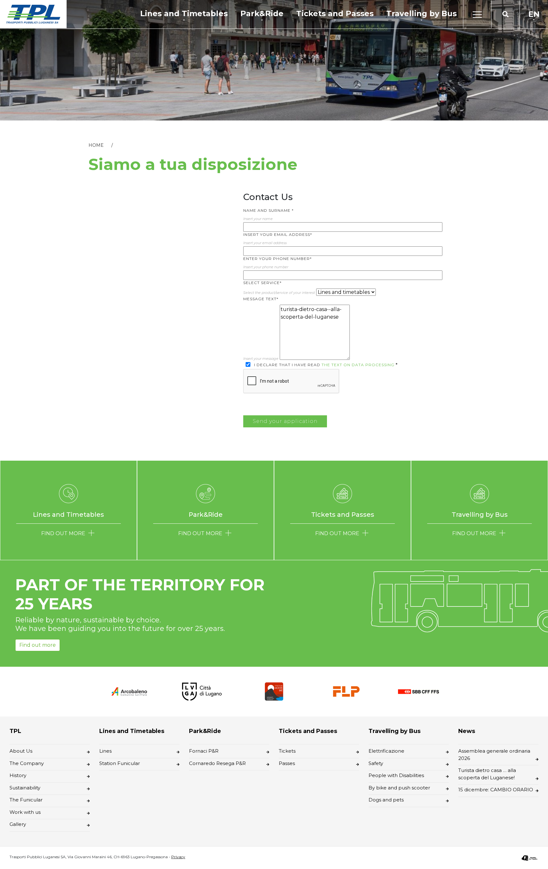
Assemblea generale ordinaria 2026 (494, 754)
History (18, 775)
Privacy (178, 856)
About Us (21, 751)
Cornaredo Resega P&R (217, 763)
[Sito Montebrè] (274, 691)
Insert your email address (277, 234)
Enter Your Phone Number (277, 258)
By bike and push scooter (399, 788)
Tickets (287, 751)
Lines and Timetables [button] (184, 13)
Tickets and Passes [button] (335, 13)
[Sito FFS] (418, 691)
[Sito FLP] (346, 691)
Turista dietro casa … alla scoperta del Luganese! (487, 774)
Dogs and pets (386, 800)
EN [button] (534, 14)
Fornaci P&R (204, 751)
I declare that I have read (325, 364)
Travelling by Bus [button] (421, 13)
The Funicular (26, 800)
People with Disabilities (396, 775)
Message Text (260, 298)
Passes (287, 763)
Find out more (37, 645)
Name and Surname (268, 210)
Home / (104, 145)
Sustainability (25, 788)
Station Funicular (119, 763)
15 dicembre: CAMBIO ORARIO (495, 790)
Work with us (25, 812)
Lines (105, 751)
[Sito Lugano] (201, 691)
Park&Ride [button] (262, 13)
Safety (376, 763)
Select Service (262, 282)
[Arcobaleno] (129, 691)
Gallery (18, 824)
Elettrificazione (386, 751)
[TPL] (33, 14)
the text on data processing (358, 364)
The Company (27, 763)
